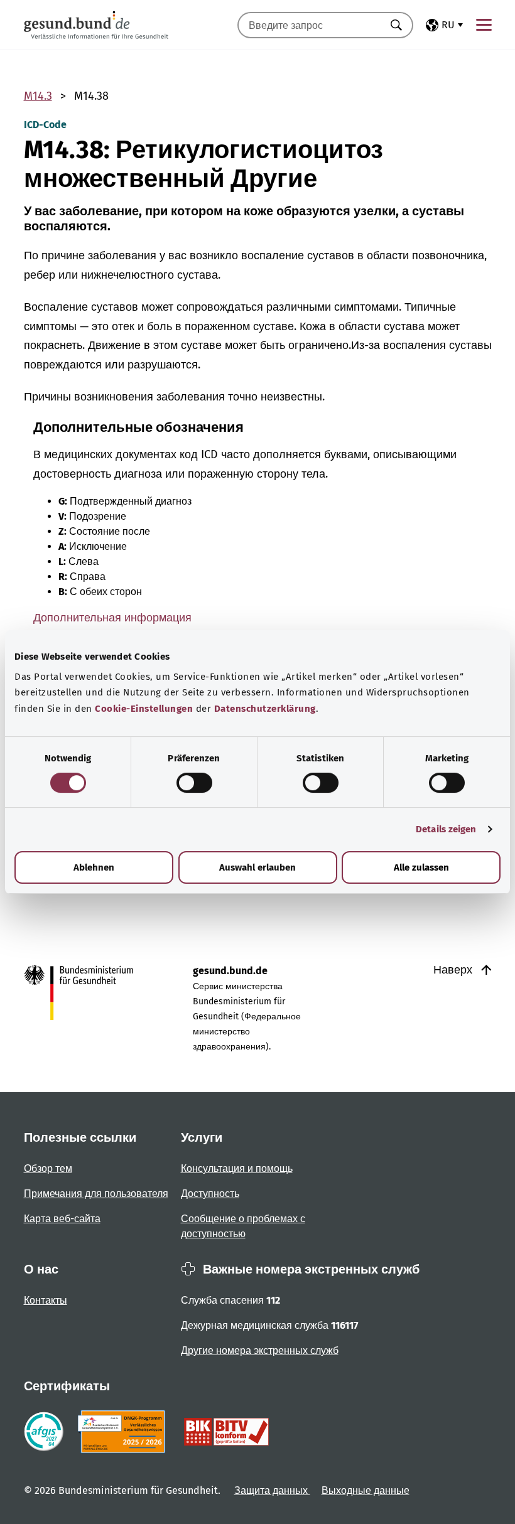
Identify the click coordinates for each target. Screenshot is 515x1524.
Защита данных (272, 1490)
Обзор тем (48, 1168)
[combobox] (309, 25)
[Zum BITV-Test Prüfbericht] (226, 1432)
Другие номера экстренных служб (260, 1350)
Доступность (210, 1193)
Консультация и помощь (237, 1168)
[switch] (194, 783)
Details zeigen (446, 829)
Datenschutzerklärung (265, 708)
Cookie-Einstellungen (144, 708)
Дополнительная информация (112, 618)
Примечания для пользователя (96, 1193)
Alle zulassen (421, 867)
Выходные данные (365, 1490)
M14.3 (38, 96)
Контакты (45, 1300)
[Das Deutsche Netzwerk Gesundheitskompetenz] (124, 1432)
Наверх (454, 970)
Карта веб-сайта (62, 1219)
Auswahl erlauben (257, 867)
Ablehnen (93, 867)
